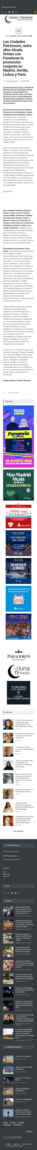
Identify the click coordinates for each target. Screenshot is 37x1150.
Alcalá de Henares (12, 81)
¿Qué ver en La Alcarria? (23, 1056)
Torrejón (13, 1123)
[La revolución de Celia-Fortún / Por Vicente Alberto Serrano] (8, 751)
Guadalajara (18, 981)
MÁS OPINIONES (18, 831)
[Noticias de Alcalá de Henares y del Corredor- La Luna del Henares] (18, 21)
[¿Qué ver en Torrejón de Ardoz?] (8, 1080)
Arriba (29, 1131)
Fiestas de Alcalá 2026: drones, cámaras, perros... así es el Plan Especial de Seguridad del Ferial (10, 7)
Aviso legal (16, 1144)
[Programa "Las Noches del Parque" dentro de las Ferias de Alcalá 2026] (8, 992)
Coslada (21, 1123)
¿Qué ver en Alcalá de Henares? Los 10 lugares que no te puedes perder (23, 1112)
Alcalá (5, 1123)
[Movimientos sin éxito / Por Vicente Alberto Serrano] (8, 794)
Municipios (18, 1125)
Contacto (8, 1144)
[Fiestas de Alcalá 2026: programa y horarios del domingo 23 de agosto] (8, 952)
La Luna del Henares (16, 1137)
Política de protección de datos (14, 1146)
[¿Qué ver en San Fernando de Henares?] (8, 1070)
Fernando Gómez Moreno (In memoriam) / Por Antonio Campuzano (24, 736)
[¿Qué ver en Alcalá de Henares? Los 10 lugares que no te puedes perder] (8, 1113)
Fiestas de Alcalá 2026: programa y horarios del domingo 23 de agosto (23, 949)
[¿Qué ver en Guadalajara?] (8, 1102)
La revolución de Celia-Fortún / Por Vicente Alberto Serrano (24, 749)
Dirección (6, 876)
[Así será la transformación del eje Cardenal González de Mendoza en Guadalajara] (8, 979)
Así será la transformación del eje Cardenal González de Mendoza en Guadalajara (24, 976)
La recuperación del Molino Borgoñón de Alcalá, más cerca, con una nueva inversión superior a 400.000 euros (24, 1033)
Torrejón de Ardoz (20, 969)
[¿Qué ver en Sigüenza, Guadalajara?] (8, 1091)
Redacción (6, 874)
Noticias (28, 1023)
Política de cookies (27, 1144)
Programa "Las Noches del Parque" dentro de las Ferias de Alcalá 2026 (24, 990)
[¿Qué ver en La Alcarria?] (8, 1059)
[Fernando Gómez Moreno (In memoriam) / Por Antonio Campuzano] (8, 738)
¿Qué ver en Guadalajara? (23, 1099)
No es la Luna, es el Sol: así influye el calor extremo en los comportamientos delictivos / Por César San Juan (23, 778)
